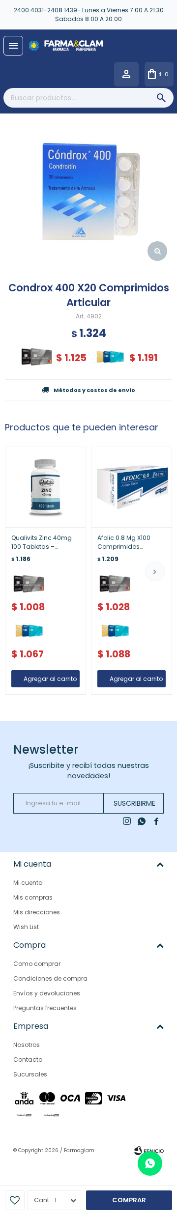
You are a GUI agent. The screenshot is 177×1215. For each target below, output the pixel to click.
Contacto (27, 1059)
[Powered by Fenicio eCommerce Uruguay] (149, 1150)
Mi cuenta (28, 882)
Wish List (26, 927)
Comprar (129, 1200)
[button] (155, 571)
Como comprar (36, 964)
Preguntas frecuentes (45, 1008)
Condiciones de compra (50, 978)
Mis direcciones (36, 912)
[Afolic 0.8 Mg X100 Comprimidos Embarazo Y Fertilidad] (131, 487)
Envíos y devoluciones (46, 993)
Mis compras (33, 897)
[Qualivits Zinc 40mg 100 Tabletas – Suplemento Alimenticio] (45, 487)
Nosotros (26, 1045)
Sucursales (30, 1074)
